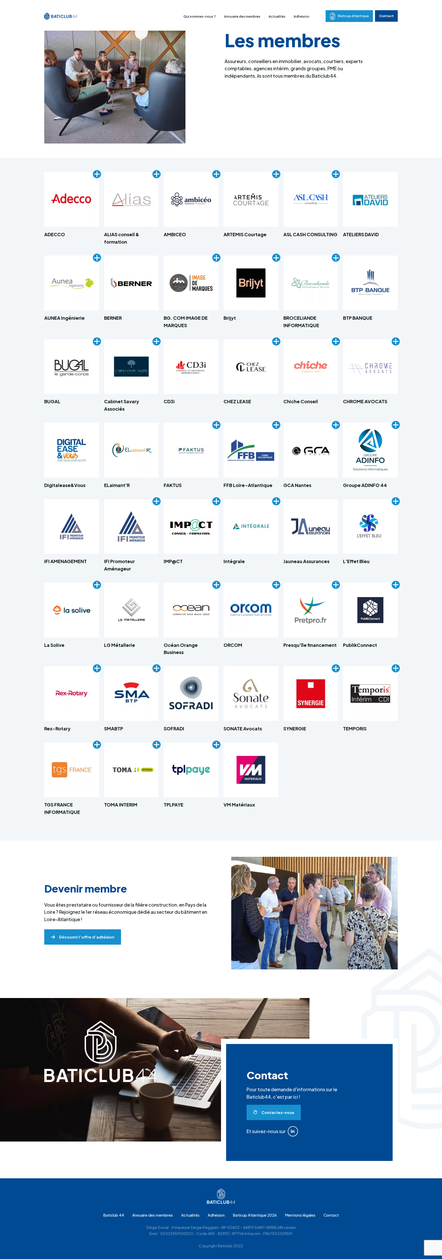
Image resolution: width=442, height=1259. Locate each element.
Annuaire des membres (242, 16)
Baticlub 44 (113, 1215)
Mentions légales (300, 1215)
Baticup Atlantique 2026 (255, 1215)
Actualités (277, 16)
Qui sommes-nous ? (199, 16)
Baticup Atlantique (353, 16)
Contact (386, 16)
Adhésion (301, 16)
